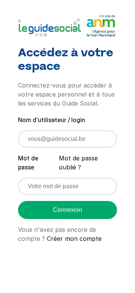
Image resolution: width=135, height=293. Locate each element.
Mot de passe (28, 162)
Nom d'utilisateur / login (51, 120)
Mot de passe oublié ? (78, 162)
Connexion (67, 210)
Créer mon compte (74, 238)
